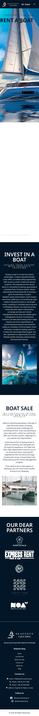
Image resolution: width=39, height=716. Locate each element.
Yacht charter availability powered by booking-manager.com (15, 234)
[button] (34, 4)
